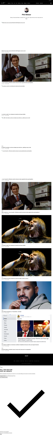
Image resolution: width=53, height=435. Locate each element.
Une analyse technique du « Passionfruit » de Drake (11, 311)
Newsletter (41, 3)
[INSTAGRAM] (25, 358)
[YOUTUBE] (28, 358)
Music (22, 3)
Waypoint (25, 3)
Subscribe (37, 3)
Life (14, 3)
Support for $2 (2, 375)
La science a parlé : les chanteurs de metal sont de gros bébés (13, 114)
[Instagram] (46, 3)
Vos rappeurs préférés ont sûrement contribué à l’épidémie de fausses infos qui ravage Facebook (20, 344)
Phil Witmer (7, 115)
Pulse (12, 3)
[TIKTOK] (27, 358)
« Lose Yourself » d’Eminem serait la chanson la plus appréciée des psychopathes (17, 82)
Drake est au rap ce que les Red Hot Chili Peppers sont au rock (14, 50)
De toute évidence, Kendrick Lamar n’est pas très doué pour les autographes (16, 349)
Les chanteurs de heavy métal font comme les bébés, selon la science (15, 278)
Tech (16, 3)
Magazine (9, 3)
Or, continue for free (3, 377)
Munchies (19, 3)
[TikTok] (47, 3)
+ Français (49, 0)
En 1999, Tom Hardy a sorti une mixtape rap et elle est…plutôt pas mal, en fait (16, 147)
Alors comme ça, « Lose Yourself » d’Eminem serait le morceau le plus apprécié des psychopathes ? (21, 212)
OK (0, 434)
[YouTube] (49, 3)
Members (28, 3)
